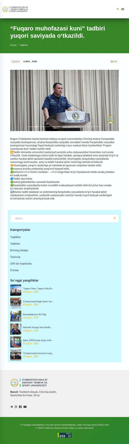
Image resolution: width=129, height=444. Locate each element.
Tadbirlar (15, 243)
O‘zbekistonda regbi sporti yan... (38, 301)
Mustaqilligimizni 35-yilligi (34, 314)
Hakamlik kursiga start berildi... (37, 327)
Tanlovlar (15, 257)
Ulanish (96, 431)
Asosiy (13, 45)
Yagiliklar (24, 45)
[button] (18, 100)
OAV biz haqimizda (21, 263)
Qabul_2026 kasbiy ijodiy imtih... (38, 340)
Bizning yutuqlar (19, 250)
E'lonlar (14, 270)
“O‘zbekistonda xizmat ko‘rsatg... (38, 353)
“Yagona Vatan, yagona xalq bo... (38, 288)
